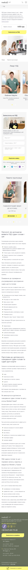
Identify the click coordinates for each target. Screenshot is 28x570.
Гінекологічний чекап (12, 207)
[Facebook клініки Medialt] (11, 526)
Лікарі (3, 60)
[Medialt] (6, 2)
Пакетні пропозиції (12, 60)
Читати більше (5, 21)
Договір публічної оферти (9, 523)
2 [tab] (15, 104)
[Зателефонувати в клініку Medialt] (22, 2)
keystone (13, 564)
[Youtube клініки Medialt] (14, 526)
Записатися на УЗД (14, 32)
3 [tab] (13, 221)
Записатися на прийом (13, 535)
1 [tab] (12, 104)
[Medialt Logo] (6, 517)
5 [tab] (19, 221)
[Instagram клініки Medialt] (8, 526)
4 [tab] (16, 221)
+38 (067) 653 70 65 (10, 530)
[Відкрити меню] (26, 2)
